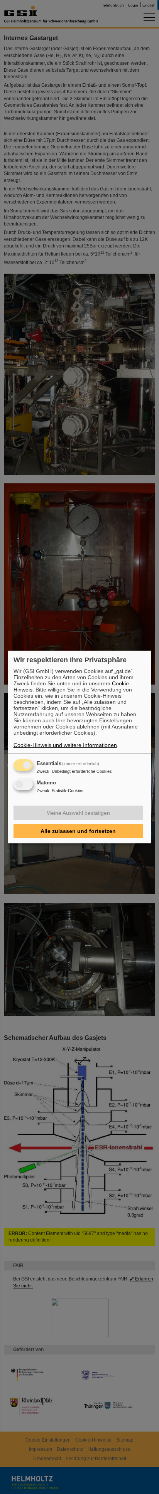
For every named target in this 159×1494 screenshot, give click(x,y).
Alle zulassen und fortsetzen (78, 831)
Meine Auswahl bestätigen (78, 813)
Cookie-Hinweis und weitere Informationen (65, 745)
